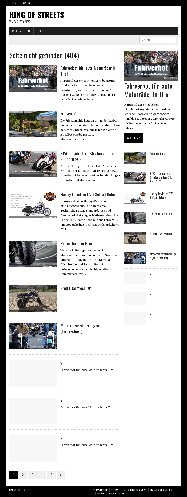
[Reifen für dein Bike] (33, 265)
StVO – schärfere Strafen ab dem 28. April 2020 (87, 156)
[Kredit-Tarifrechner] (33, 309)
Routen (16, 31)
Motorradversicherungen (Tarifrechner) (79, 328)
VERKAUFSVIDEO (101, 489)
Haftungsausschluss (161, 489)
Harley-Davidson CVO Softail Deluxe (88, 194)
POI (29, 31)
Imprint (101, 493)
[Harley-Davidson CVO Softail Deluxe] (33, 216)
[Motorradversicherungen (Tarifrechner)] (33, 347)
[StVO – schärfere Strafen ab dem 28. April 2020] (33, 175)
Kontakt (27, 2)
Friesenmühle (70, 113)
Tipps (39, 31)
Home (14, 2)
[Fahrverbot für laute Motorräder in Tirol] (33, 89)
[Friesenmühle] (33, 135)
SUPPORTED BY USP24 (119, 493)
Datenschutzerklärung (135, 489)
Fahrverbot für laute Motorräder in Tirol (88, 71)
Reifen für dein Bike (76, 243)
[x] (33, 384)
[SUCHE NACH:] (157, 39)
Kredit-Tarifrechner (75, 288)
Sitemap (115, 489)
